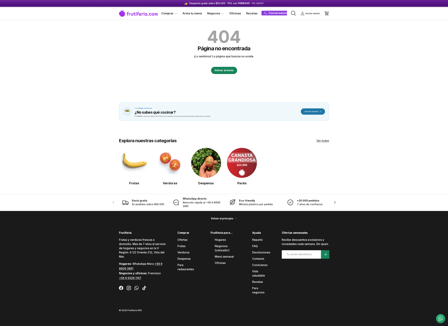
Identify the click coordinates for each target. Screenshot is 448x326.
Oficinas (235, 13)
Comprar (167, 13)
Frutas (134, 183)
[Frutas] (134, 163)
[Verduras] (170, 163)
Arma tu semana (313, 111)
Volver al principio (222, 218)
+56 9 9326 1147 (130, 278)
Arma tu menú (192, 13)
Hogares (220, 239)
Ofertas (182, 239)
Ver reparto (258, 3)
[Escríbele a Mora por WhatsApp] (440, 318)
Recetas (252, 13)
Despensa (206, 183)
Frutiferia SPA (135, 310)
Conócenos (259, 265)
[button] (327, 13)
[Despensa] (206, 163)
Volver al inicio (224, 70)
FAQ (255, 246)
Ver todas (322, 140)
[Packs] (242, 163)
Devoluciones (261, 252)
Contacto (258, 258)
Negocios (213, 13)
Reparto (257, 239)
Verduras (170, 183)
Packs (242, 183)
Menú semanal (224, 256)
